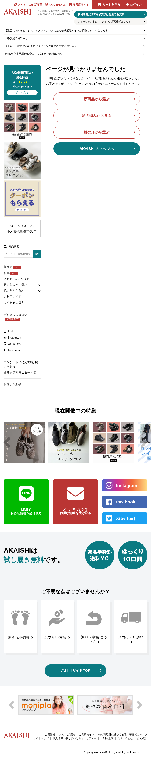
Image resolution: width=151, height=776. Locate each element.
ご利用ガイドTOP (75, 671)
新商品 (12, 267)
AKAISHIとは (57, 4)
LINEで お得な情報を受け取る (26, 511)
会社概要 (142, 738)
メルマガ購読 (67, 734)
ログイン (136, 4)
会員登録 (50, 734)
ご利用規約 (107, 738)
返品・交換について (94, 639)
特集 (10, 273)
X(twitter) (125, 518)
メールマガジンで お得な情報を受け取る (75, 511)
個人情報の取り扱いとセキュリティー (74, 738)
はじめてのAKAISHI (17, 278)
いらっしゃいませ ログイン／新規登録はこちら (104, 21)
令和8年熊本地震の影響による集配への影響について (35, 53)
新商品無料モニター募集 (20, 372)
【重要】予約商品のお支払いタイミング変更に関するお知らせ (41, 45)
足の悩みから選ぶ (96, 116)
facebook (14, 350)
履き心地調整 (18, 637)
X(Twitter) (14, 343)
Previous (7, 442)
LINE (11, 331)
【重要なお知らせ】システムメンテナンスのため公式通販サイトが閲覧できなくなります (56, 30)
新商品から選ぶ (97, 99)
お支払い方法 (55, 637)
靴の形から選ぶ (97, 132)
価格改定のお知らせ (16, 38)
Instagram (14, 337)
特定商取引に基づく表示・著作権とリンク (122, 734)
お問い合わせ (12, 384)
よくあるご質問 (14, 302)
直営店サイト (81, 4)
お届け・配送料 (131, 637)
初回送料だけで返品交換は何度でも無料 (101, 14)
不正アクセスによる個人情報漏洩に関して (22, 228)
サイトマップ (41, 738)
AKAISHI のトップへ (97, 149)
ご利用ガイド (12, 296)
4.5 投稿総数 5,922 (22, 82)
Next (144, 442)
